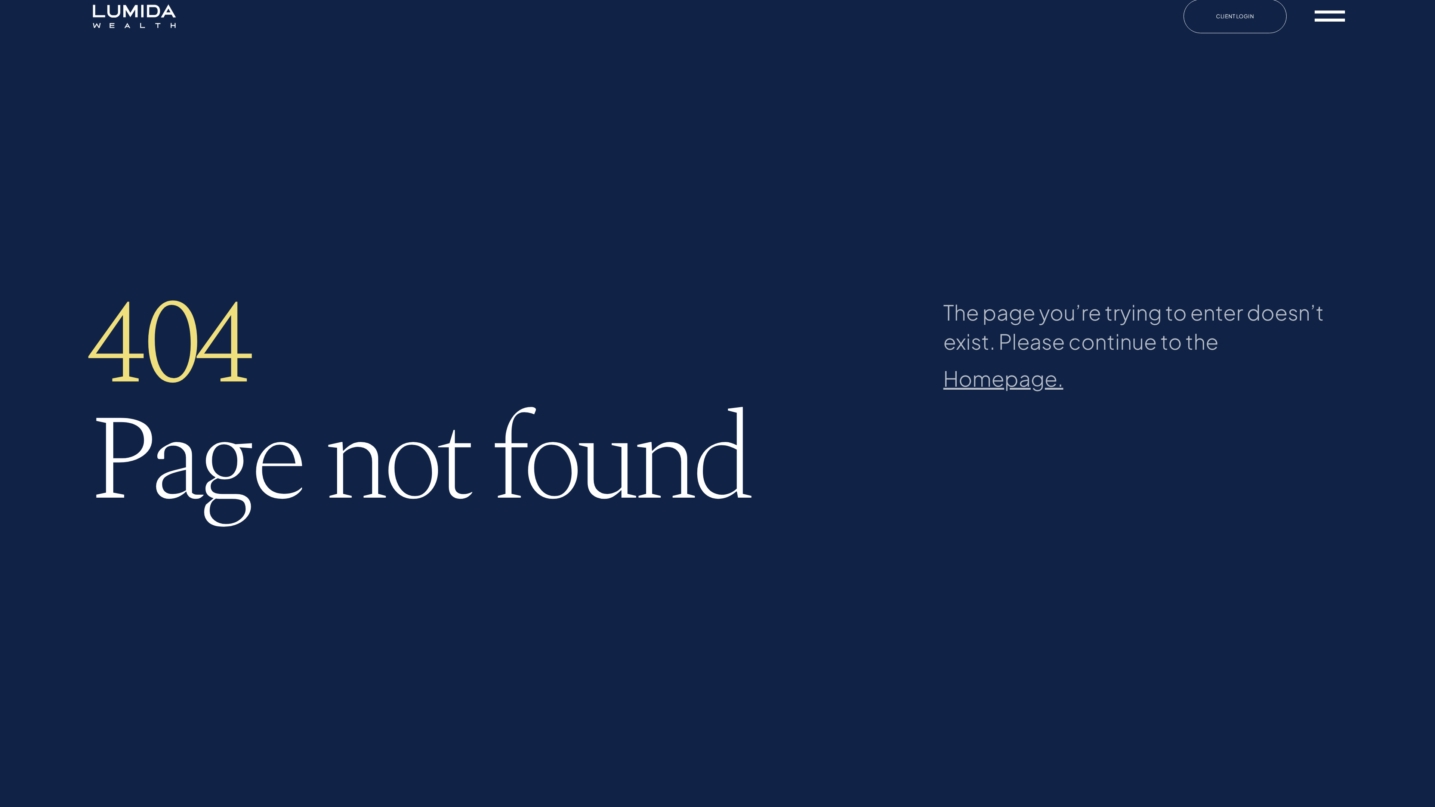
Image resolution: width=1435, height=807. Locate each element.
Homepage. (1003, 378)
